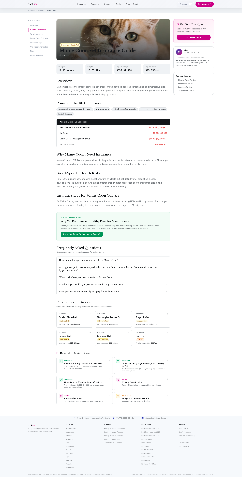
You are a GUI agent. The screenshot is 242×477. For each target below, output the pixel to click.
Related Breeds (36, 55)
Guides (107, 4)
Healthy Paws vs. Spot (112, 439)
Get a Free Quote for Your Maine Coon (80, 234)
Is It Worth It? (146, 460)
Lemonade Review (186, 84)
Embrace (69, 436)
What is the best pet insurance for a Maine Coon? (86, 277)
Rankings (81, 4)
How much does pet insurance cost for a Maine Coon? (88, 260)
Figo (67, 457)
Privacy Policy (184, 443)
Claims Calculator (147, 457)
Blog (128, 4)
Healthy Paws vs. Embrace (113, 436)
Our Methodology (185, 432)
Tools (118, 4)
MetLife (69, 460)
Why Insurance (36, 34)
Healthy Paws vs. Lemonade (114, 428)
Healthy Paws (71, 428)
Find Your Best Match (149, 464)
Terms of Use (184, 446)
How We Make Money (187, 436)
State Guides (146, 443)
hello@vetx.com (138, 474)
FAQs (32, 51)
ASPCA (68, 450)
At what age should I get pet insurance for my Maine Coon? (91, 284)
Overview (34, 25)
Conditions (145, 446)
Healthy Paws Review (187, 80)
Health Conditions (38, 30)
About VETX (183, 428)
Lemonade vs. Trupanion (113, 443)
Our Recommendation (39, 47)
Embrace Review (185, 87)
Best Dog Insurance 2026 (150, 432)
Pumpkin (69, 464)
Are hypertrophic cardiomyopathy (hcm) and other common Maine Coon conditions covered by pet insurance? (110, 269)
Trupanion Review (185, 91)
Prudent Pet (70, 467)
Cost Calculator (147, 450)
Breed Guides (146, 439)
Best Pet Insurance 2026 (150, 428)
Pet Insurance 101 (147, 453)
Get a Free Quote (193, 37)
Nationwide (70, 446)
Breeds (41, 11)
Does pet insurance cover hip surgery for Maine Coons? (89, 291)
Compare (95, 4)
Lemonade (70, 432)
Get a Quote (203, 4)
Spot (67, 443)
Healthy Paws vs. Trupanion (114, 432)
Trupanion (69, 439)
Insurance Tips (36, 42)
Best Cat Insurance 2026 (150, 436)
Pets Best (69, 453)
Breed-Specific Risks (39, 38)
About (135, 4)
